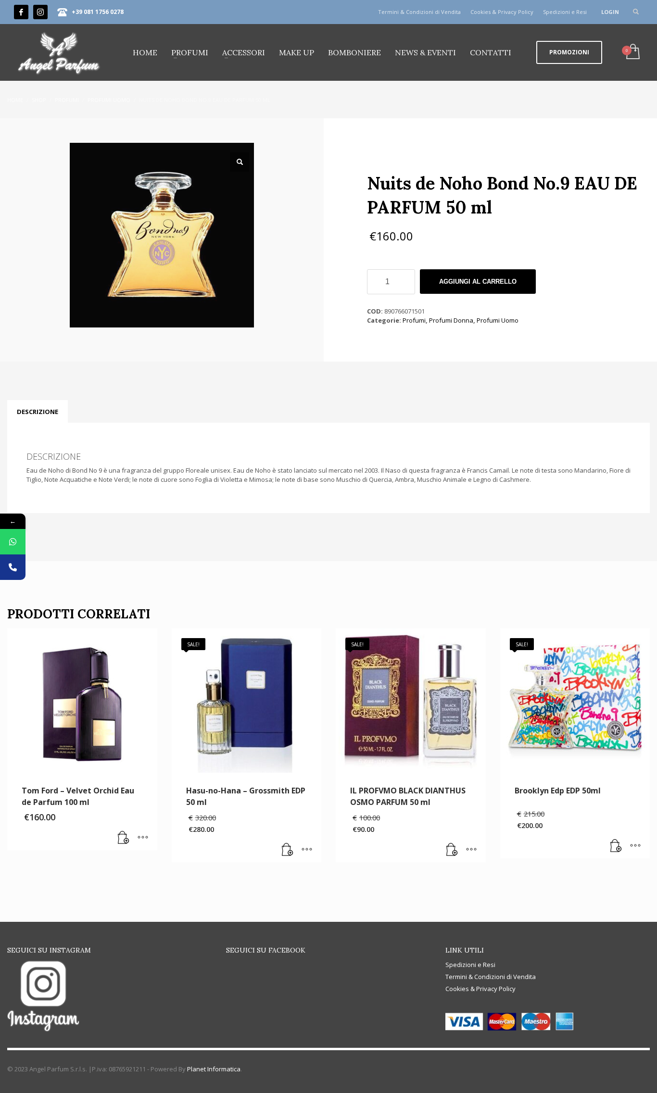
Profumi (414, 320)
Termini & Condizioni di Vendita (419, 11)
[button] (239, 162)
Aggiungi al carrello (478, 281)
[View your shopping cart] (632, 52)
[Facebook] (21, 12)
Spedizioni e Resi (565, 11)
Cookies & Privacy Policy (501, 11)
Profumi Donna (451, 320)
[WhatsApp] (12, 541)
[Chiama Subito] (12, 567)
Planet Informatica (213, 1069)
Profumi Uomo (497, 320)
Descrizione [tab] (37, 411)
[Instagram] (40, 12)
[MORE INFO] (142, 838)
